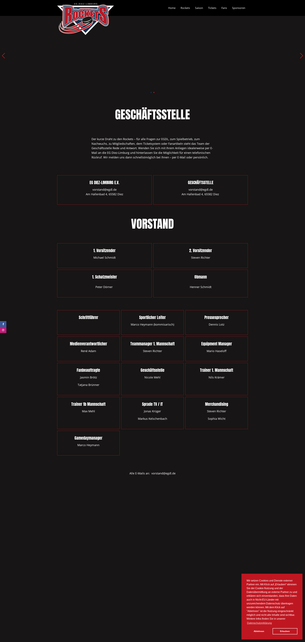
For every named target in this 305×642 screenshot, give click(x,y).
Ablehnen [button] (259, 631)
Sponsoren (238, 8)
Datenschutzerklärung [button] (259, 623)
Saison (199, 8)
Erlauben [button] (285, 631)
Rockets (185, 8)
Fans (224, 8)
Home (172, 8)
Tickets (212, 8)
